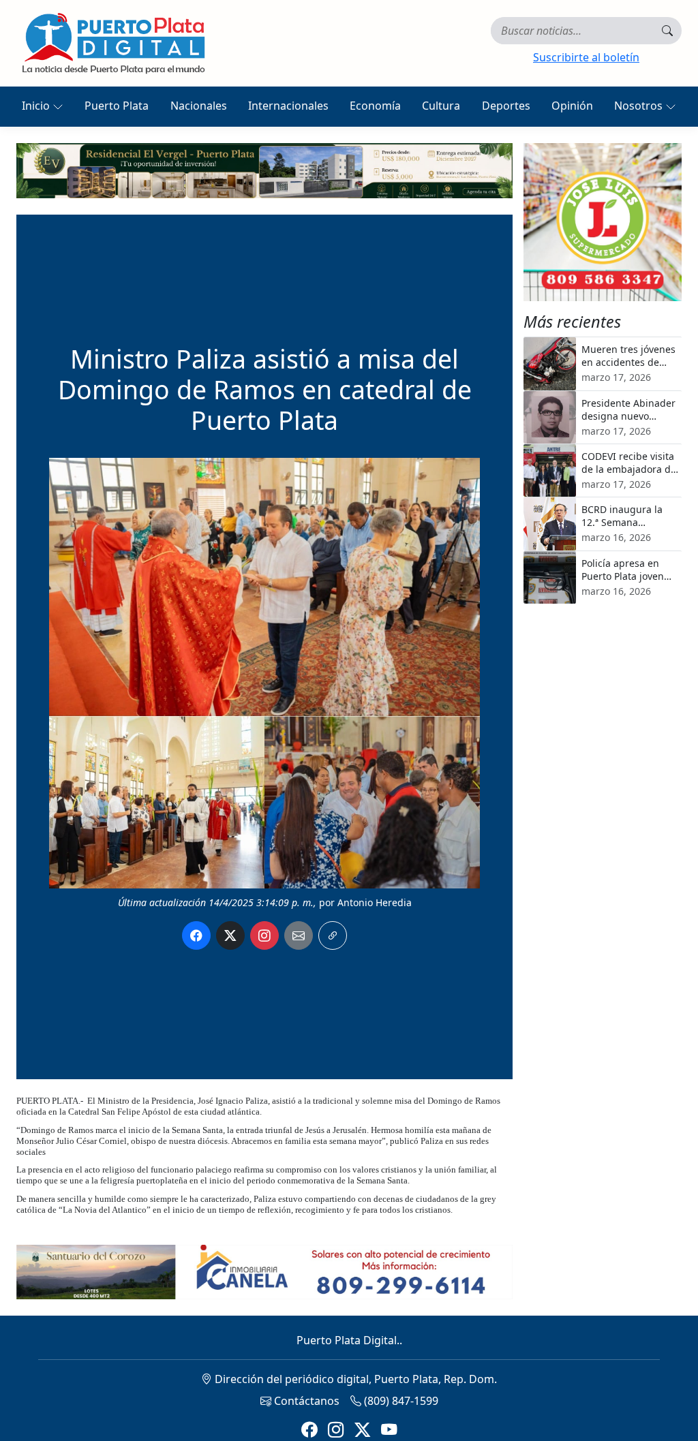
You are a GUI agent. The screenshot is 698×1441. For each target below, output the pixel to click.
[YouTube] (389, 1429)
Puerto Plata (117, 105)
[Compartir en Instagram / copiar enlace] (264, 935)
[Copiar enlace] (332, 935)
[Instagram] (336, 1429)
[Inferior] (264, 1270)
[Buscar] (667, 30)
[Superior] (264, 169)
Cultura (441, 105)
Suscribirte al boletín (586, 57)
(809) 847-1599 (399, 1400)
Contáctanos (305, 1400)
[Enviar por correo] (298, 935)
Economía (375, 105)
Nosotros (639, 105)
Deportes (506, 105)
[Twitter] (362, 1429)
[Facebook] (309, 1429)
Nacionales (198, 105)
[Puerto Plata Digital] (113, 43)
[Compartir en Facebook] (196, 935)
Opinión (572, 105)
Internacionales (288, 105)
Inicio (37, 105)
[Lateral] (603, 222)
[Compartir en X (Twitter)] (230, 935)
